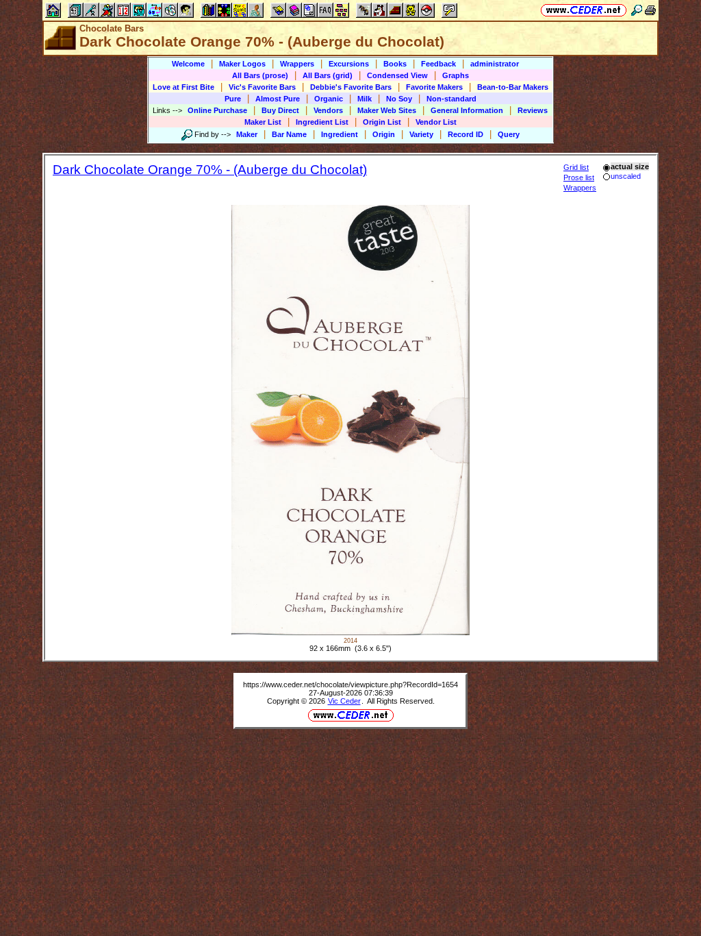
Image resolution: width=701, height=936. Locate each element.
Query (509, 134)
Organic (328, 99)
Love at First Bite (183, 87)
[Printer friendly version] (650, 10)
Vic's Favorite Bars (262, 87)
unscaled (626, 176)
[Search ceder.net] (636, 10)
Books (395, 64)
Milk (364, 99)
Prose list (578, 177)
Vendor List (436, 122)
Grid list (576, 167)
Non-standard (451, 99)
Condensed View (397, 75)
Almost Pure (277, 99)
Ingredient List (322, 122)
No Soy (399, 99)
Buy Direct (280, 110)
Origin (383, 134)
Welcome (188, 64)
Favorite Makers (434, 87)
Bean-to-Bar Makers (512, 87)
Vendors (328, 110)
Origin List (382, 122)
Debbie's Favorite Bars (351, 87)
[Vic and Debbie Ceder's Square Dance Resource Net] (583, 10)
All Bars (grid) (328, 75)
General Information (467, 110)
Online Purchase (217, 110)
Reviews (533, 110)
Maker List (262, 122)
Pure (233, 99)
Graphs (455, 75)
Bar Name (289, 134)
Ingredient (339, 134)
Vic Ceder (344, 701)
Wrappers (297, 64)
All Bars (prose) (260, 75)
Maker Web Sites (386, 110)
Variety (421, 134)
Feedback (438, 64)
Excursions (349, 64)
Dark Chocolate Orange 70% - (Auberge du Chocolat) (210, 169)
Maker (246, 134)
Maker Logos (242, 64)
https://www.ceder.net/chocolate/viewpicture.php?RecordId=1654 (350, 684)
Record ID (465, 134)
